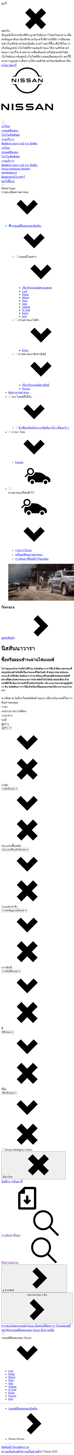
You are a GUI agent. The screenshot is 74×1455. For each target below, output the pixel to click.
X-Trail (26, 310)
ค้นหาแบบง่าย (9, 1262)
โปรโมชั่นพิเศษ (10, 134)
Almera (26, 306)
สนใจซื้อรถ (8, 181)
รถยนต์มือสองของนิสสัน (22, 1408)
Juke (24, 303)
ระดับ (4, 785)
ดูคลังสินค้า (8, 637)
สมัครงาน (23, 1447)
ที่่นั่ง (4, 1089)
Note (24, 300)
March (25, 297)
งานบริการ (7, 139)
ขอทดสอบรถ (9, 172)
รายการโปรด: (23, 550)
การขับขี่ (6, 967)
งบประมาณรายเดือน (13, 711)
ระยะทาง (6, 715)
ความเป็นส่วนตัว (11, 1451)
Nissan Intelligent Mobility (15, 168)
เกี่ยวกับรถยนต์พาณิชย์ (35, 385)
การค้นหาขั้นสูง (10, 1235)
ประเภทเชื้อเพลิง (11, 845)
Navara (26, 388)
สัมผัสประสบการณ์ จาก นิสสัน (19, 143)
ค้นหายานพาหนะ (18, 392)
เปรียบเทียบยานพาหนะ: (29, 554)
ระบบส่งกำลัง (9, 906)
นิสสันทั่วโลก (9, 1447)
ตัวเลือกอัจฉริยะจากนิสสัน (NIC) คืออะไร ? (44, 427)
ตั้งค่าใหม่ (8, 1177)
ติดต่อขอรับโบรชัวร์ (13, 176)
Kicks (25, 313)
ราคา (4, 706)
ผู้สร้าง (5, 724)
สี (2, 1028)
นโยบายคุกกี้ (9, 65)
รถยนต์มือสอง (9, 130)
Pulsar (25, 294)
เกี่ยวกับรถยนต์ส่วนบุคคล (37, 287)
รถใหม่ (5, 126)
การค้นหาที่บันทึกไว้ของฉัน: (32, 558)
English (19, 462)
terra (24, 316)
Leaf (24, 291)
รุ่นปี (4, 719)
